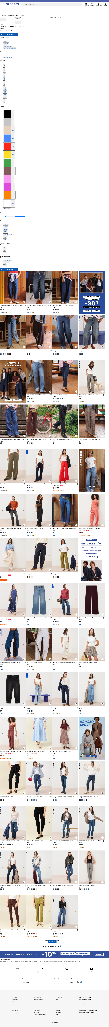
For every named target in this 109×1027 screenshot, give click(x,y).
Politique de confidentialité (84, 1008)
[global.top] (107, 870)
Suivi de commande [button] (16, 999)
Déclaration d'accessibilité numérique (86, 1012)
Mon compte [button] (14, 997)
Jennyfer (58, 1003)
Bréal (57, 999)
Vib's (57, 1001)
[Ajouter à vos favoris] (25, 306)
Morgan (57, 1006)
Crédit (80, 1006)
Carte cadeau (14, 1008)
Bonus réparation (37, 1008)
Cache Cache (59, 997)
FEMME (87, 310)
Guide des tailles (37, 997)
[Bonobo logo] (10, 4)
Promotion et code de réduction (85, 997)
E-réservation (36, 1001)
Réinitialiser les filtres (6, 30)
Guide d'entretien (37, 1010)
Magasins (58, 1010)
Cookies (80, 1001)
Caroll (57, 1008)
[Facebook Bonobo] (81, 982)
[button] (2, 288)
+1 (64, 398)
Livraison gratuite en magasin (67, 972)
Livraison (13, 1001)
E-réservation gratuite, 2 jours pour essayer (42, 972)
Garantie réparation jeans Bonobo (41, 1006)
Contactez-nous (15, 1010)
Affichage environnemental (39, 1003)
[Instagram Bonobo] (78, 982)
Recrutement (58, 1012)
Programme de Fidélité (38, 999)
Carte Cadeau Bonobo (92, 972)
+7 (12, 354)
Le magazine (36, 1012)
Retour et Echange (15, 1006)
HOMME (96, 310)
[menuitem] (25, 8)
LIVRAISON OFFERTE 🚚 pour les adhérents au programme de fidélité (56, 1)
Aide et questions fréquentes (40, 1014)
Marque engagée (59, 1014)
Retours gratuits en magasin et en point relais (17, 972)
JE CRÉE (99, 954)
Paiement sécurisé (15, 1003)
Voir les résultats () (8, 34)
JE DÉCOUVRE (91, 486)
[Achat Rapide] (24, 302)
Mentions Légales (82, 1003)
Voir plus (52, 941)
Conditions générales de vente (85, 999)
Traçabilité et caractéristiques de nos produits (88, 1010)
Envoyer (71, 982)
